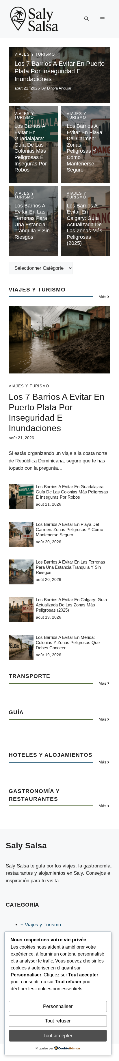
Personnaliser (58, 1006)
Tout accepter (57, 1035)
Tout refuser (58, 1021)
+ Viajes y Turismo (41, 924)
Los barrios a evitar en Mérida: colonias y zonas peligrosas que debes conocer (68, 642)
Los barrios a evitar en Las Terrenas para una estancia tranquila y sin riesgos (32, 221)
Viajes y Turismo (34, 54)
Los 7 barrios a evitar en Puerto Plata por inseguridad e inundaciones (59, 71)
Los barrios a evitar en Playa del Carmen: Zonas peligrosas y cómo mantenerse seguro (84, 148)
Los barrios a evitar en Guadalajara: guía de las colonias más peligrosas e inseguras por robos (30, 148)
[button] (86, 19)
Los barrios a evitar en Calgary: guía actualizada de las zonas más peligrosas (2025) (84, 224)
